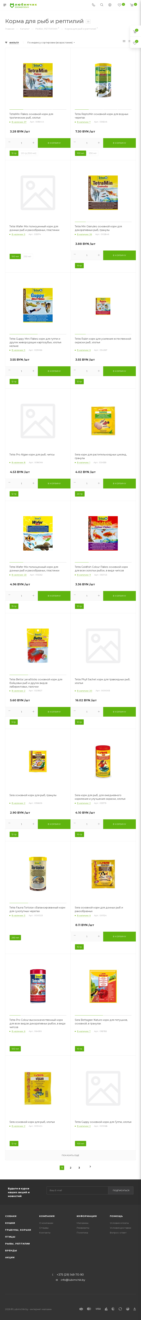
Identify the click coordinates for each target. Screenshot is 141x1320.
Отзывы (43, 1227)
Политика (82, 1232)
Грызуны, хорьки (18, 1229)
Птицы (10, 1236)
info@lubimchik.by (73, 1279)
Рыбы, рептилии (17, 1243)
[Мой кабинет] (109, 5)
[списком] (129, 41)
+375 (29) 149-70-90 (70, 1274)
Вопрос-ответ (118, 1232)
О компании (46, 1223)
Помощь (116, 1216)
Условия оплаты (119, 1223)
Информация (87, 1216)
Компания (47, 1216)
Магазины (82, 1223)
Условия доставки (120, 1227)
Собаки (11, 1216)
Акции (10, 1257)
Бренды (11, 1250)
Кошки (10, 1223)
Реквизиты (83, 1227)
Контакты (44, 1232)
